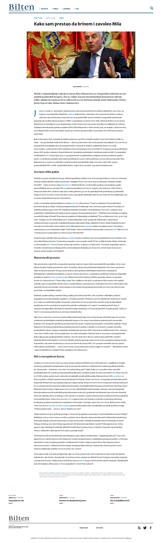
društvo (44, 8)
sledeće (52, 473)
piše (48, 245)
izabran (71, 114)
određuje (88, 226)
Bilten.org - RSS (139, 527)
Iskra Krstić (63, 498)
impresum (84, 528)
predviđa (71, 238)
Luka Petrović (115, 498)
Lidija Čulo (12, 498)
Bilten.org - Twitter (145, 527)
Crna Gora (51, 18)
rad (77, 8)
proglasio (117, 376)
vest (69, 399)
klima (55, 8)
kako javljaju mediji (59, 277)
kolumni (74, 203)
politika (67, 8)
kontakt (99, 528)
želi (114, 230)
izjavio (82, 461)
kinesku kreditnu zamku (59, 406)
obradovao (66, 185)
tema (61, 18)
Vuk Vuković (77, 86)
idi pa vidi (12, 495)
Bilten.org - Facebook (150, 527)
